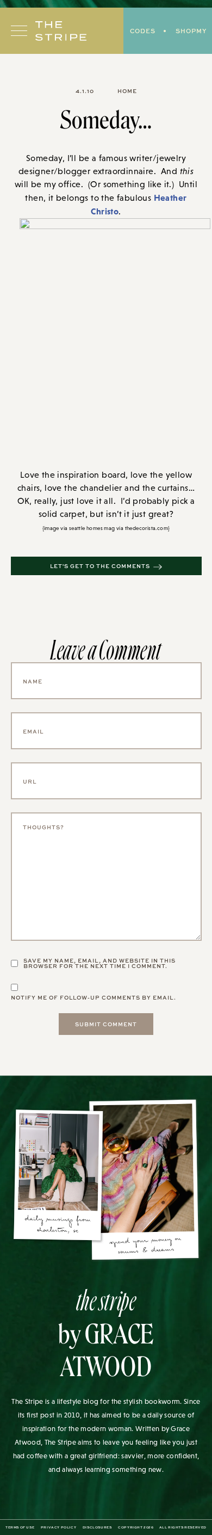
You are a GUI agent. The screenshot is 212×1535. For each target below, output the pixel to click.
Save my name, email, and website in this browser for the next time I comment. (99, 963)
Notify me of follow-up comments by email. (93, 997)
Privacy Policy (58, 1527)
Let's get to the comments (100, 566)
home (127, 91)
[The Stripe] (60, 31)
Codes (142, 31)
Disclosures (97, 1527)
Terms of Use (19, 1527)
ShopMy (191, 31)
